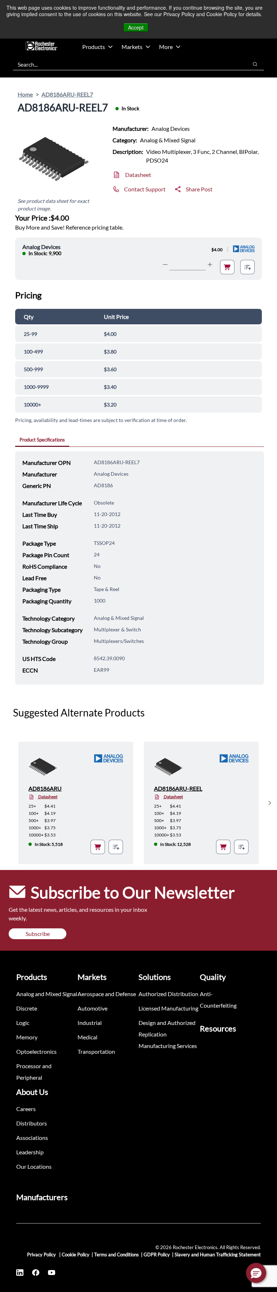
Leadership (30, 1152)
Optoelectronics (36, 1051)
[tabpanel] (139, 568)
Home (25, 94)
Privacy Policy (42, 1254)
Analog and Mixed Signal (46, 993)
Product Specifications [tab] (42, 440)
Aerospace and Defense (107, 993)
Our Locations (34, 1166)
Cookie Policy (75, 1254)
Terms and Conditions (116, 1254)
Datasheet (138, 174)
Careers (26, 1108)
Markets (132, 46)
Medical (87, 1037)
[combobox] (126, 64)
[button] (256, 1273)
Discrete (26, 1008)
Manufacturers (42, 1197)
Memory (27, 1037)
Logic (22, 1022)
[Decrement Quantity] (165, 264)
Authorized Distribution (168, 993)
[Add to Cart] (227, 267)
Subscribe (38, 933)
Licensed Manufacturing (168, 1008)
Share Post (199, 189)
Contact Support (145, 189)
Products (93, 46)
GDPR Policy (157, 1254)
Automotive (92, 1008)
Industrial (90, 1022)
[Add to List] (247, 267)
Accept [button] (136, 27)
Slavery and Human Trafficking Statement (218, 1254)
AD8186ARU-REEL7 (67, 94)
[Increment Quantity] (210, 264)
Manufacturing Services (167, 1045)
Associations (32, 1137)
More (166, 46)
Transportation (96, 1051)
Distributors (31, 1123)
